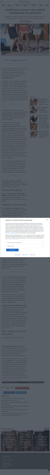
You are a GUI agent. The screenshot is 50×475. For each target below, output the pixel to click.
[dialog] (25, 237)
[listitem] (25, 242)
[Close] (47, 220)
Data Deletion (17, 254)
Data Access (25, 254)
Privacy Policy (32, 254)
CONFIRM (12, 249)
